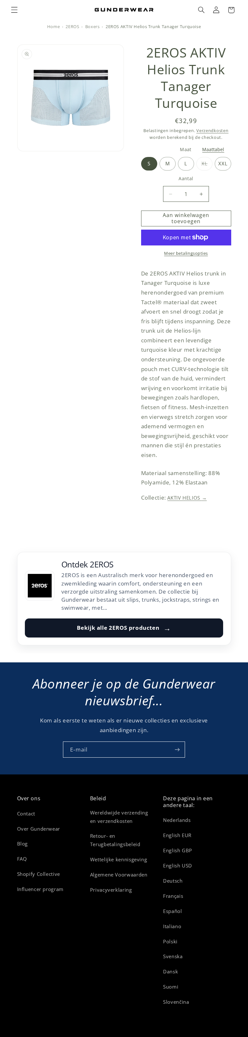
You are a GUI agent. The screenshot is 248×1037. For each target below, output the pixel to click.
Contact (26, 813)
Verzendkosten (212, 130)
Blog (22, 843)
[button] (14, 10)
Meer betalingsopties (186, 253)
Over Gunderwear (38, 828)
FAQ (22, 859)
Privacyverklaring (111, 890)
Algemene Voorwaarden (119, 874)
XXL (223, 163)
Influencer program (40, 889)
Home (53, 26)
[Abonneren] (177, 749)
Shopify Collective (38, 874)
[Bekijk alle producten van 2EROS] (40, 585)
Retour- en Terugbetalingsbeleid (115, 840)
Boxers (92, 26)
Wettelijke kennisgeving (118, 859)
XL (207, 165)
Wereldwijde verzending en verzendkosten (119, 816)
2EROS (72, 26)
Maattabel (213, 149)
